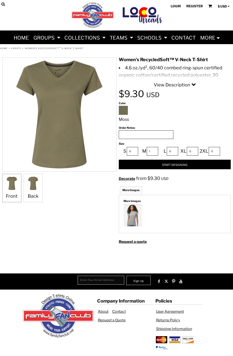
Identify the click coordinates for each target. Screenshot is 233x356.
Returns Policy (168, 320)
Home (4, 48)
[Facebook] (159, 281)
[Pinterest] (173, 281)
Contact (119, 311)
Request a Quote (112, 320)
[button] (46, 37)
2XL (204, 151)
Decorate (127, 179)
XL (183, 151)
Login (176, 6)
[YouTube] (181, 281)
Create (16, 48)
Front (12, 196)
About (103, 311)
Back (33, 196)
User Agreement (170, 311)
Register (194, 6)
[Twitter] (166, 281)
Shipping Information (174, 329)
